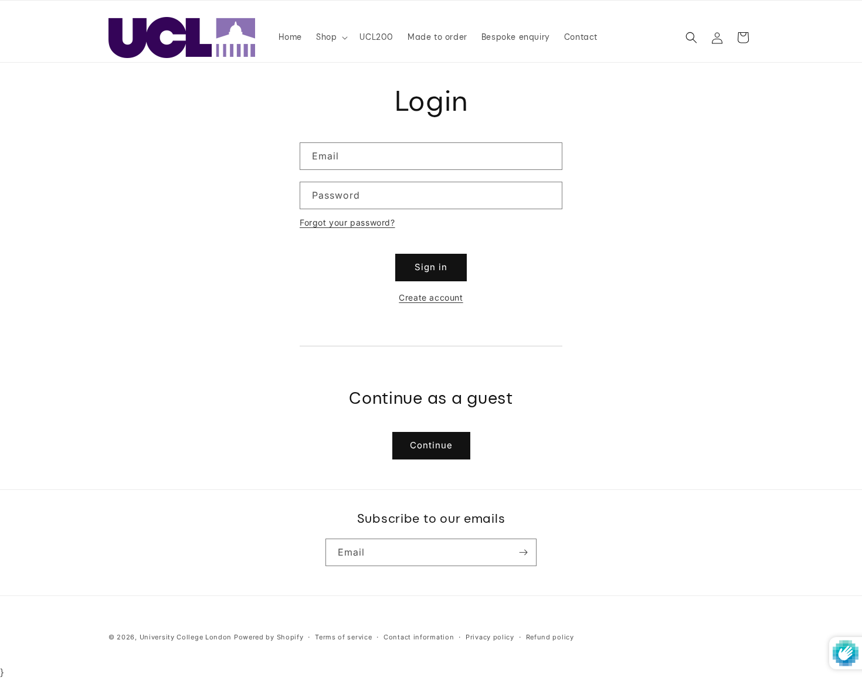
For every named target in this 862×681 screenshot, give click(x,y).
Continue (431, 445)
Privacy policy (490, 637)
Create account (431, 297)
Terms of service (343, 637)
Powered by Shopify (269, 637)
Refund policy (550, 637)
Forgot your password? (347, 222)
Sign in (431, 267)
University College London (186, 637)
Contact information (419, 637)
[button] (330, 37)
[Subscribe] (523, 552)
